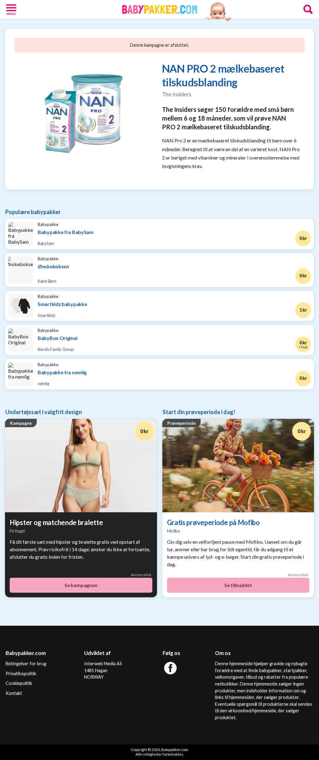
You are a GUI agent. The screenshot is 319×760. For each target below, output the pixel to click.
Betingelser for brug (26, 663)
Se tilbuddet (238, 585)
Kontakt (14, 693)
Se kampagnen (81, 585)
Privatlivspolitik (21, 673)
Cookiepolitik (19, 683)
